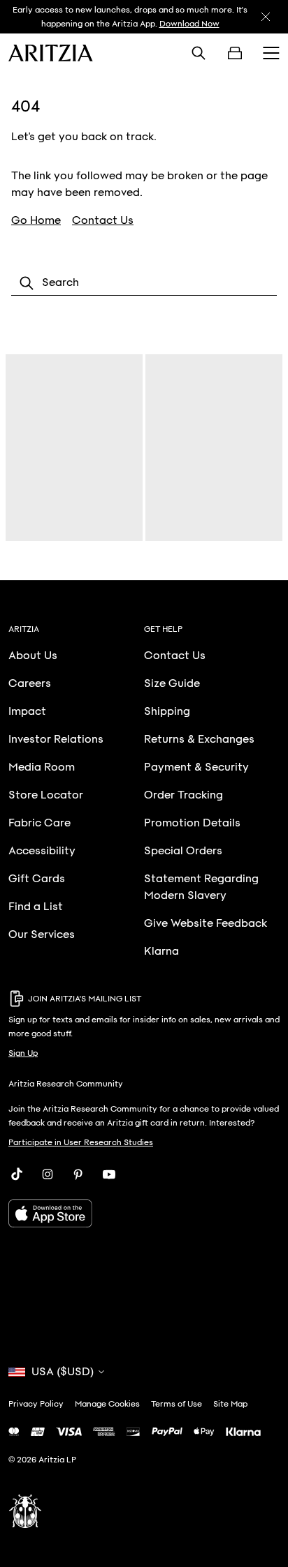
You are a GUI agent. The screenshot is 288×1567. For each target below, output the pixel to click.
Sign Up (23, 1053)
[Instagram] (47, 1174)
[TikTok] (16, 1174)
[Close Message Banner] (265, 16)
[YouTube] (109, 1174)
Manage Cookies (107, 1404)
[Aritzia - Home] (50, 53)
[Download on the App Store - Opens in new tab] (144, 1213)
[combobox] (144, 283)
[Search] (198, 53)
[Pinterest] (78, 1174)
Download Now (189, 24)
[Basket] (234, 53)
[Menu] (271, 53)
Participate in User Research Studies (80, 1142)
